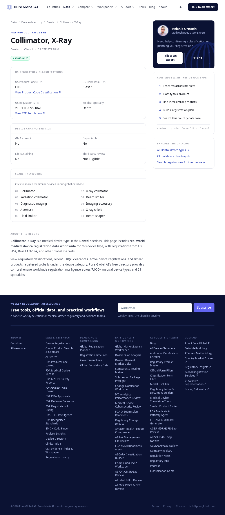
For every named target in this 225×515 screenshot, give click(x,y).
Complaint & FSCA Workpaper (126, 464)
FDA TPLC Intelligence (58, 415)
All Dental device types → (173, 150)
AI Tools (126, 7)
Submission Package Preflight (127, 379)
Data (66, 7)
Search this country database (180, 118)
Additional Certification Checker (164, 355)
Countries (53, 7)
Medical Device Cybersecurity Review (128, 404)
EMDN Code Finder (57, 428)
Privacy (167, 506)
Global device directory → (173, 156)
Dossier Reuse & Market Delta (125, 362)
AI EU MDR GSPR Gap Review (163, 430)
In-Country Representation (196, 382)
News (142, 7)
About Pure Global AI (197, 343)
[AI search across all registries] (180, 7)
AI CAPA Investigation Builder (128, 456)
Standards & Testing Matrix (127, 370)
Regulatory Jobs (159, 461)
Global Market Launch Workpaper (128, 348)
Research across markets (177, 86)
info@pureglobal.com (201, 506)
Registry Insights (55, 433)
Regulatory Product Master (161, 363)
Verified (21, 58)
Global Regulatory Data (94, 365)
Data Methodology (196, 348)
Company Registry (161, 451)
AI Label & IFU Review (128, 480)
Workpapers (105, 7)
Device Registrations (58, 343)
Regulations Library (57, 457)
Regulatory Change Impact (126, 422)
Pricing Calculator (197, 389)
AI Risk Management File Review (127, 439)
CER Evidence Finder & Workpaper (59, 450)
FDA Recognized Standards (55, 421)
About (163, 7)
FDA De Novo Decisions (59, 401)
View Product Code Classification (38, 92)
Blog (152, 7)
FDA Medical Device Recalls (57, 372)
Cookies (180, 506)
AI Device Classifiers (162, 348)
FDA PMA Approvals (57, 396)
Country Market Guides (199, 360)
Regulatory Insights (198, 367)
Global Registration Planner (91, 348)
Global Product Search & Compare (59, 350)
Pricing (197, 58)
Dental (51, 22)
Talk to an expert (203, 7)
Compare (84, 7)
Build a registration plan (176, 110)
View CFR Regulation (30, 113)
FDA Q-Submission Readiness (126, 413)
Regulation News (160, 456)
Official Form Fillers (162, 370)
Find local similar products (178, 102)
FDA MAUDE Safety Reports (57, 380)
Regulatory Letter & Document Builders (162, 391)
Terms (155, 506)
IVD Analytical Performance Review (127, 396)
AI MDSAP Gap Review (164, 446)
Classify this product (174, 94)
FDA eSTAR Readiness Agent (128, 447)
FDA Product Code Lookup (56, 363)
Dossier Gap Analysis (128, 355)
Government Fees (91, 360)
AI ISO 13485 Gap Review (161, 438)
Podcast (155, 466)
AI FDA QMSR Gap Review (126, 473)
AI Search (51, 357)
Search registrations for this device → (181, 162)
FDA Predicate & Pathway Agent (160, 413)
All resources (19, 348)
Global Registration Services (196, 373)
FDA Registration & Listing (57, 408)
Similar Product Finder (163, 406)
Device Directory (55, 438)
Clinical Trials (53, 444)
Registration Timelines (93, 355)
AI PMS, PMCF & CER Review (127, 487)
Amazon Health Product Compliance (129, 430)
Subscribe (204, 307)
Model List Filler (159, 384)
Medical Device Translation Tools (160, 399)
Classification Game (162, 471)
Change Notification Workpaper (127, 387)
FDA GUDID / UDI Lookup (56, 389)
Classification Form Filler (161, 377)
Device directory (31, 22)
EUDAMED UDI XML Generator (162, 421)
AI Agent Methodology (198, 353)
